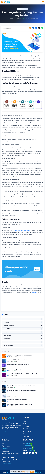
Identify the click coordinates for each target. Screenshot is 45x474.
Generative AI (35, 292)
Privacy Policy (26, 433)
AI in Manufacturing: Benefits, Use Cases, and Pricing (17, 399)
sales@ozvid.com (7, 455)
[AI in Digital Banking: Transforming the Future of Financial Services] (4, 405)
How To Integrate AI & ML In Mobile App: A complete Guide (17, 359)
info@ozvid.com (6, 448)
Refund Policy (26, 436)
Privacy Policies (25, 471)
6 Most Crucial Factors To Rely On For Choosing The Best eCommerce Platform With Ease (23, 373)
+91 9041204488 (28, 445)
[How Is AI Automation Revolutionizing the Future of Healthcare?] (4, 395)
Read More (5, 432)
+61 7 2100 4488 (31, 450)
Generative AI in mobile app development (21, 230)
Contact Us (25, 428)
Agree (32, 471)
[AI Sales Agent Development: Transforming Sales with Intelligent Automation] (4, 386)
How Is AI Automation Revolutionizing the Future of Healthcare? (18, 395)
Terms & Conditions (27, 431)
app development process (26, 161)
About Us (25, 421)
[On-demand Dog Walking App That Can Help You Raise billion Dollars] (4, 356)
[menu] (42, 2)
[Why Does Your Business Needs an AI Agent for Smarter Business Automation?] (4, 391)
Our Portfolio (26, 426)
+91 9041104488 (27, 443)
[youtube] (36, 453)
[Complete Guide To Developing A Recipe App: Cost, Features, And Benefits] (4, 370)
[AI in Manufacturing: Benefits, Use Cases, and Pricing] (4, 400)
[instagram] (33, 453)
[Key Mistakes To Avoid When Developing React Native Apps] (4, 365)
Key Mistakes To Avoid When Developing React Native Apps (18, 364)
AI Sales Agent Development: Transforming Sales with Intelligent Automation (21, 385)
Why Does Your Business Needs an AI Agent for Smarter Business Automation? (21, 390)
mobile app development (13, 284)
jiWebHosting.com (38, 472)
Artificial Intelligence (23, 9)
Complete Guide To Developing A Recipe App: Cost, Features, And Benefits (20, 369)
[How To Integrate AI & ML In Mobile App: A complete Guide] (4, 360)
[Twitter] (27, 453)
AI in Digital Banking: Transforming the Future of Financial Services (19, 404)
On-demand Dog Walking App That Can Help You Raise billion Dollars (19, 355)
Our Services (26, 423)
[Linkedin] (30, 453)
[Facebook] (24, 453)
